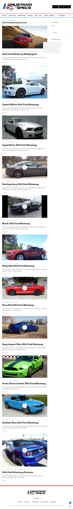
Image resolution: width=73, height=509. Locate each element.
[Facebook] (66, 15)
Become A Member (65, 6)
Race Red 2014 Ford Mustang (18, 305)
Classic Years (12, 15)
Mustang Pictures (14, 51)
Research (30, 15)
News (36, 15)
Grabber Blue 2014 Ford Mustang (20, 422)
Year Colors (15, 101)
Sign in (53, 25)
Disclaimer (53, 501)
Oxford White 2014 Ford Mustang (20, 104)
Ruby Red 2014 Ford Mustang (18, 266)
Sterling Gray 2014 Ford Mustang (20, 184)
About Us (19, 501)
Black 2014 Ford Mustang (16, 223)
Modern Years (21, 15)
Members (51, 15)
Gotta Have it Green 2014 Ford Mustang (24, 383)
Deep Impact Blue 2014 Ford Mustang (22, 344)
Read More (4, 62)
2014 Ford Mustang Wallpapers (19, 54)
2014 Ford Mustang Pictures (17, 472)
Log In (55, 6)
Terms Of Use (35, 501)
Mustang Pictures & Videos (24, 51)
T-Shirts (46, 15)
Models (4, 15)
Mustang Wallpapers (34, 51)
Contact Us (27, 501)
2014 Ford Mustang (6, 51)
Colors (3, 101)
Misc (40, 15)
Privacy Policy (44, 501)
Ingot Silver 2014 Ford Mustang (19, 145)
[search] (67, 32)
